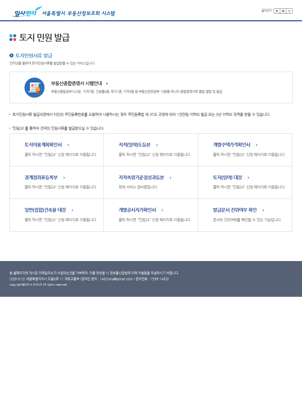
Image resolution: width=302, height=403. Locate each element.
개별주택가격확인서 (231, 145)
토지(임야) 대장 (227, 177)
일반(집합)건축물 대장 (45, 210)
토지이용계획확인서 (43, 145)
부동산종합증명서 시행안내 (76, 83)
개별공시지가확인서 (137, 210)
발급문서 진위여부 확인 (235, 210)
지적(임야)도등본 (134, 145)
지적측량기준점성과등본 (141, 177)
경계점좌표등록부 (41, 177)
